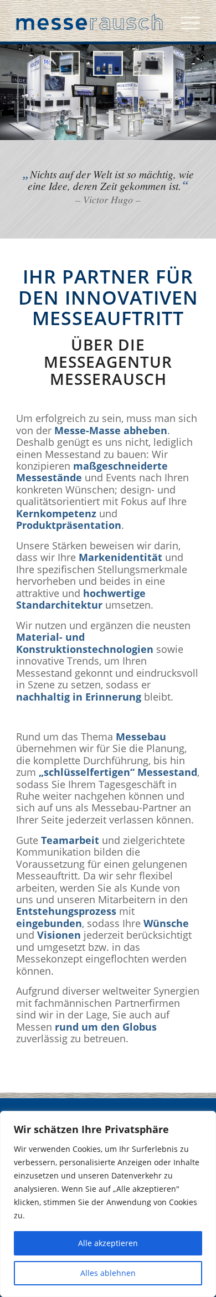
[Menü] (184, 22)
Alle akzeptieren (108, 1243)
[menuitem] (184, 22)
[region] (108, 1204)
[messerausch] (89, 22)
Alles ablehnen (108, 1273)
